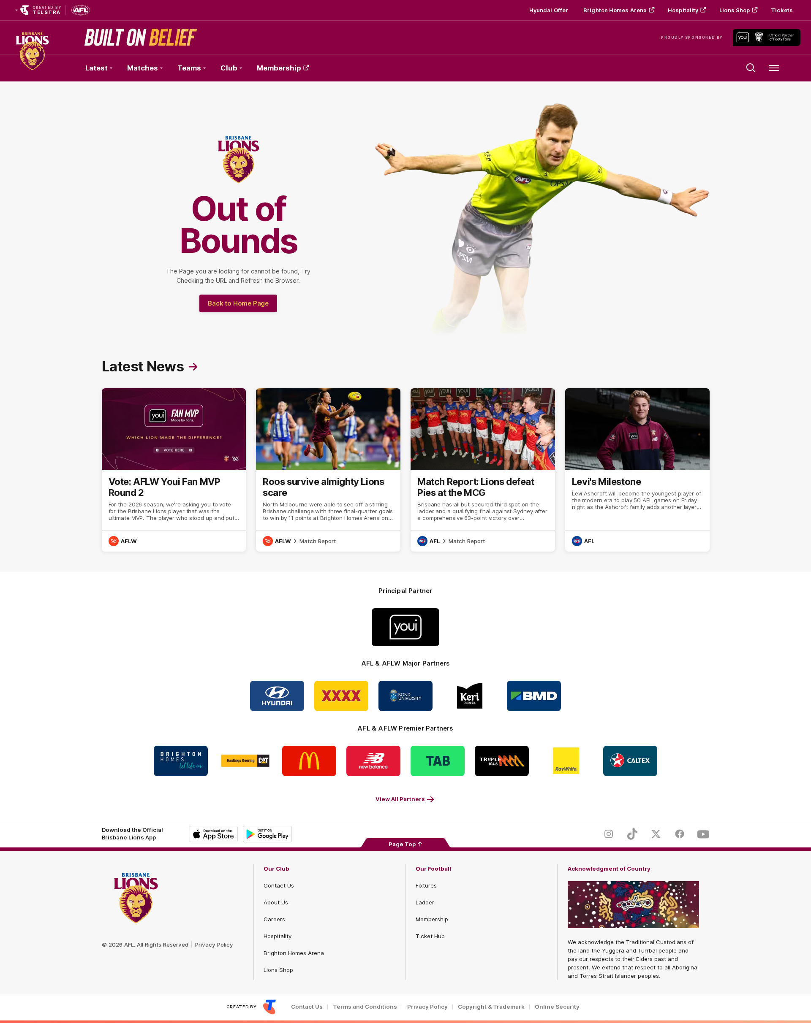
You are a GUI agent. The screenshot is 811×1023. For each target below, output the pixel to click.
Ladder (425, 902)
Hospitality (683, 10)
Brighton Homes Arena (615, 10)
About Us (276, 902)
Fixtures (426, 885)
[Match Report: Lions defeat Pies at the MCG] (483, 470)
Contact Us (279, 885)
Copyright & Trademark (491, 1006)
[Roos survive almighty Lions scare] (328, 470)
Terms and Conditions (365, 1006)
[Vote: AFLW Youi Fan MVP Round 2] (174, 470)
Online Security (557, 1006)
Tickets (782, 10)
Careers (274, 919)
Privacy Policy (214, 944)
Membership (279, 68)
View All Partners (400, 799)
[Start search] (751, 68)
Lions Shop (734, 10)
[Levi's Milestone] (637, 470)
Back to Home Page (238, 303)
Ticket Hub (430, 936)
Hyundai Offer (548, 10)
